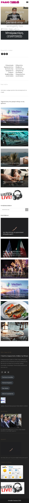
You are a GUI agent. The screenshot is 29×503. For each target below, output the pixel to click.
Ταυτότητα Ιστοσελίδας (7, 377)
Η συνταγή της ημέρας (9, 317)
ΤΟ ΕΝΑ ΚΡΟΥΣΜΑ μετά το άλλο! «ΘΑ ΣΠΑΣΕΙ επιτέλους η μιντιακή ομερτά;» (13, 430)
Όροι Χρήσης (5, 388)
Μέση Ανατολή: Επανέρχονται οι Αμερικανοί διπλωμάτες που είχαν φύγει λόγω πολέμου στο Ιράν (13, 253)
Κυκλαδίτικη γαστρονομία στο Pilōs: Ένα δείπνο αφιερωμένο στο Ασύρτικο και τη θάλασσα (14, 336)
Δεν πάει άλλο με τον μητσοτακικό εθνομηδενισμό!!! (13, 233)
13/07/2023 (4, 434)
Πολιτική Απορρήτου (7, 382)
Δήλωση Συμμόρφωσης (7, 393)
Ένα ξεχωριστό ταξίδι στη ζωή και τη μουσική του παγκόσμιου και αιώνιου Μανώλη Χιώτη (14, 274)
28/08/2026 (5, 460)
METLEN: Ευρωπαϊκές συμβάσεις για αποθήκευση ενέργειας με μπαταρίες (14, 295)
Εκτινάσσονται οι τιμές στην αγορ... (13, 163)
